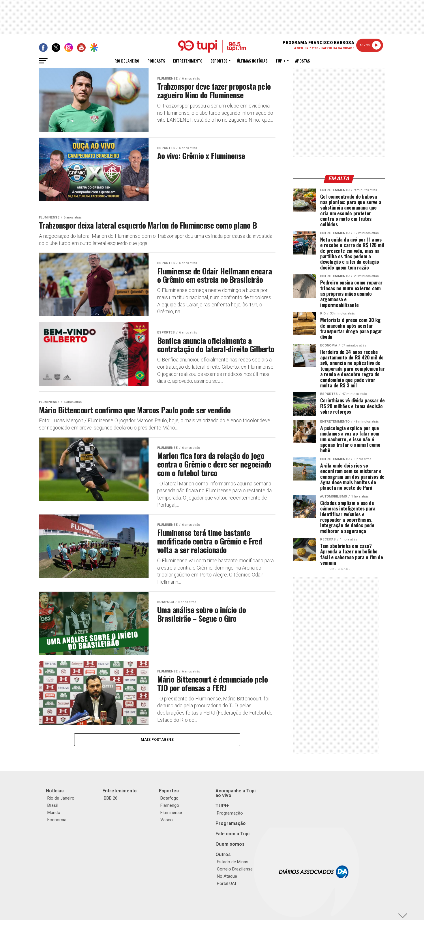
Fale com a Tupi (232, 833)
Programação (230, 813)
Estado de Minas (232, 861)
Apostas (302, 61)
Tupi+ (280, 61)
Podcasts (156, 61)
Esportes (219, 61)
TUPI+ (222, 806)
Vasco (166, 819)
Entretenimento (187, 61)
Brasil (52, 805)
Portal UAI (226, 883)
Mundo (53, 812)
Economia (56, 819)
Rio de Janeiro (127, 61)
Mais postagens (157, 739)
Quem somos (230, 844)
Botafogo (169, 798)
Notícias (55, 791)
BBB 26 (110, 798)
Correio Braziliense (235, 869)
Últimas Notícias (252, 61)
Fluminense (171, 812)
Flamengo (169, 805)
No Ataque (227, 876)
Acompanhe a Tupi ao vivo (235, 793)
